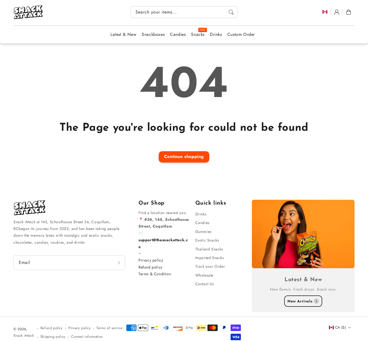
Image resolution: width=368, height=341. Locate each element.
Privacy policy (150, 260)
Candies (202, 222)
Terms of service (109, 327)
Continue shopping (184, 156)
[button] (349, 12)
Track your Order (210, 266)
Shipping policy (52, 336)
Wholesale (204, 275)
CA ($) (340, 327)
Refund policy (150, 267)
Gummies (203, 231)
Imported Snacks (209, 257)
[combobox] (184, 12)
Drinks (201, 214)
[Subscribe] (119, 262)
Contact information (87, 336)
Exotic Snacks (207, 240)
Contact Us (204, 284)
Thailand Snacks (209, 249)
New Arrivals (299, 301)
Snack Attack (23, 335)
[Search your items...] (231, 12)
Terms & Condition (154, 274)
